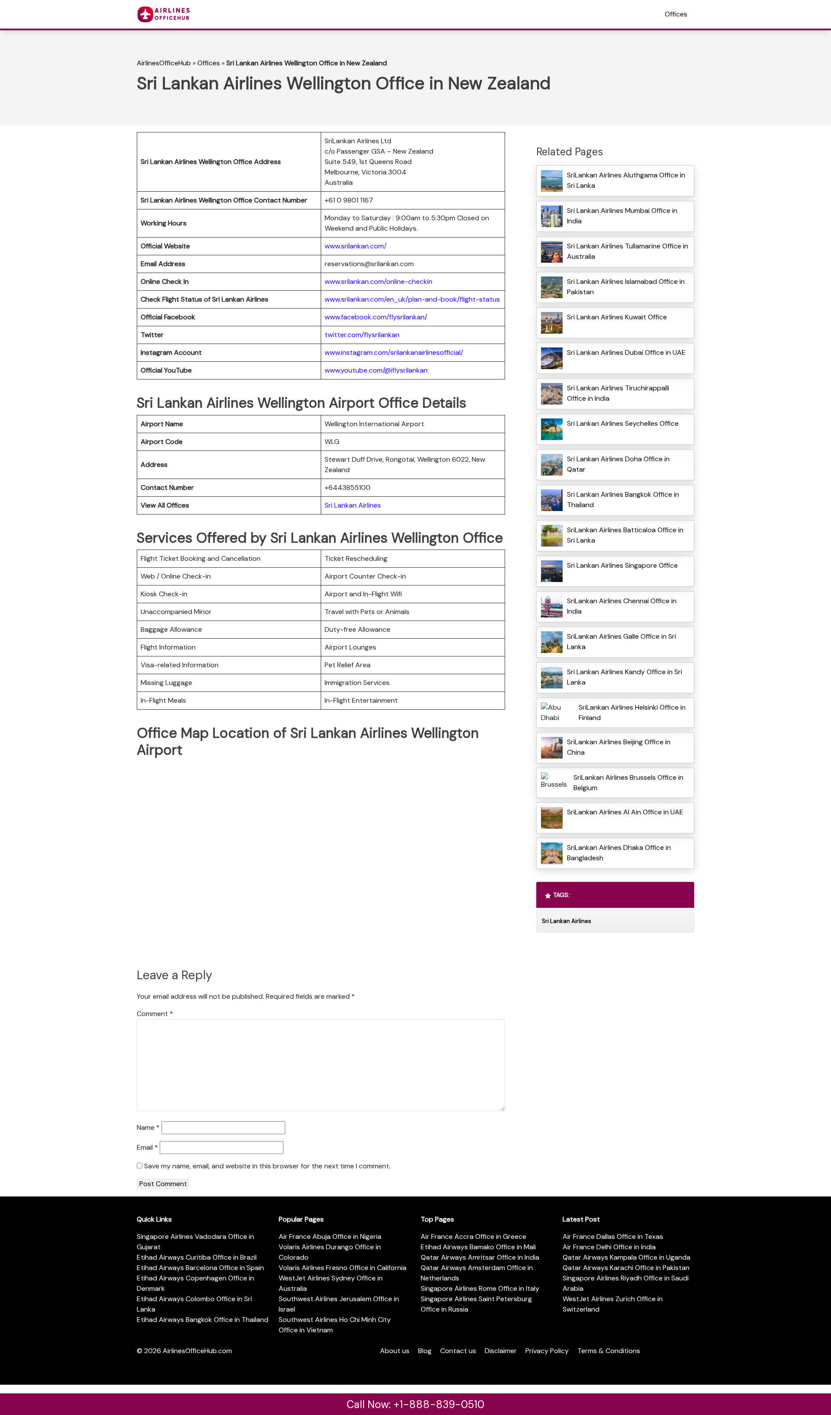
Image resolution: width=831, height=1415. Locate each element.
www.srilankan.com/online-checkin (378, 281)
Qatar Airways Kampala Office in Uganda (626, 1257)
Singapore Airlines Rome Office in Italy (480, 1288)
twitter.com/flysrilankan (362, 334)
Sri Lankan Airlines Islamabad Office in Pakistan (626, 286)
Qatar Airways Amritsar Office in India (480, 1257)
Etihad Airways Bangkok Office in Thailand (202, 1319)
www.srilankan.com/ (356, 246)
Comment (155, 1013)
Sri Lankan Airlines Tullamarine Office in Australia (627, 251)
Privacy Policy (547, 1350)
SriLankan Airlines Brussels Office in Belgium (628, 782)
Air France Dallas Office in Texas (613, 1236)
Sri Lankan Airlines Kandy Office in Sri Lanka (624, 677)
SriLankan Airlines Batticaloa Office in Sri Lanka (625, 535)
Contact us (458, 1350)
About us (394, 1350)
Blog (425, 1350)
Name (148, 1127)
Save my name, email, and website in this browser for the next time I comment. (267, 1166)
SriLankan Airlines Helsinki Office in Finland (632, 712)
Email (147, 1147)
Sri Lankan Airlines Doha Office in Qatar (618, 464)
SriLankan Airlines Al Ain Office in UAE (625, 812)
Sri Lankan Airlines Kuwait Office (617, 317)
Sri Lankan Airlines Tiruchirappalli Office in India (618, 393)
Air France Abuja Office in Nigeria (330, 1236)
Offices (676, 14)
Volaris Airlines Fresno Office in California (342, 1267)
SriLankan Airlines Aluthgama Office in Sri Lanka (626, 180)
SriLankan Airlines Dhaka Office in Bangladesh (619, 852)
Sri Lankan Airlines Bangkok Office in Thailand (623, 499)
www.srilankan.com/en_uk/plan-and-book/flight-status (412, 299)
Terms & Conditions (608, 1350)
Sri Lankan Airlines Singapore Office (622, 565)
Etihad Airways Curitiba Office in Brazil (197, 1257)
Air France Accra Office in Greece (473, 1236)
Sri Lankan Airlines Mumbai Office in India (622, 215)
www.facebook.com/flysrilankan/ (376, 317)
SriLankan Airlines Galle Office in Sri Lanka (621, 641)
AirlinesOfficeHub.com (197, 1350)
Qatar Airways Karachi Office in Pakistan (626, 1267)
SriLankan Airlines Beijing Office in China (618, 747)
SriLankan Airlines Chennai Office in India (621, 606)
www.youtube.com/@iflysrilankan (376, 370)
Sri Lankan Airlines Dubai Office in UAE (626, 352)
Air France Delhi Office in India (609, 1246)
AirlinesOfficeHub (164, 63)
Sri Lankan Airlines (353, 505)
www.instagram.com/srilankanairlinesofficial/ (394, 352)
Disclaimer (501, 1350)
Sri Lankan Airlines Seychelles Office (623, 423)
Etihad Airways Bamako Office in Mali (478, 1246)
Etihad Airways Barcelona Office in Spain (200, 1267)
